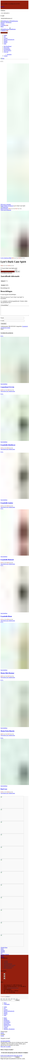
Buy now (17, 271)
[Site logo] (5, 21)
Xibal (2, 955)
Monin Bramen (4, 208)
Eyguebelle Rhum (6, 616)
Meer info (3, 1046)
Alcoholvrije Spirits (5, 327)
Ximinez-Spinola (5, 954)
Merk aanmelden (8, 968)
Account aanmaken (5, 1041)
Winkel (6, 205)
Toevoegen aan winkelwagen (7, 271)
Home (2, 205)
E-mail (2, 320)
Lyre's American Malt (6, 258)
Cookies (6, 961)
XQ (1, 953)
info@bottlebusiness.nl (12, 988)
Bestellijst (2, 6)
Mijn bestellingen (8, 963)
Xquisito (3, 951)
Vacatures (9, 54)
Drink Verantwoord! (9, 966)
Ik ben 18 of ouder (5, 1055)
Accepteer (8, 1046)
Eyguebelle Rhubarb (7, 559)
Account (6, 962)
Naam (2, 318)
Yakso (2, 949)
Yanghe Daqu (4, 947)
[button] (8, 391)
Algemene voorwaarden (9, 965)
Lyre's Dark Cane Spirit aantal (9, 268)
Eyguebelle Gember (7, 503)
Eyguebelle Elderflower (8, 445)
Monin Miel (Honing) (7, 673)
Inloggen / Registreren (9, 1029)
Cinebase (7, 996)
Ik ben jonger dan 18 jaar (16, 1055)
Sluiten (2, 1033)
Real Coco (4, 789)
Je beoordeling (5, 305)
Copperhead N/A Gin (7, 387)
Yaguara (3, 950)
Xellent (2, 957)
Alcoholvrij (11, 205)
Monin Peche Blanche (7, 731)
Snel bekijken (4, 384)
